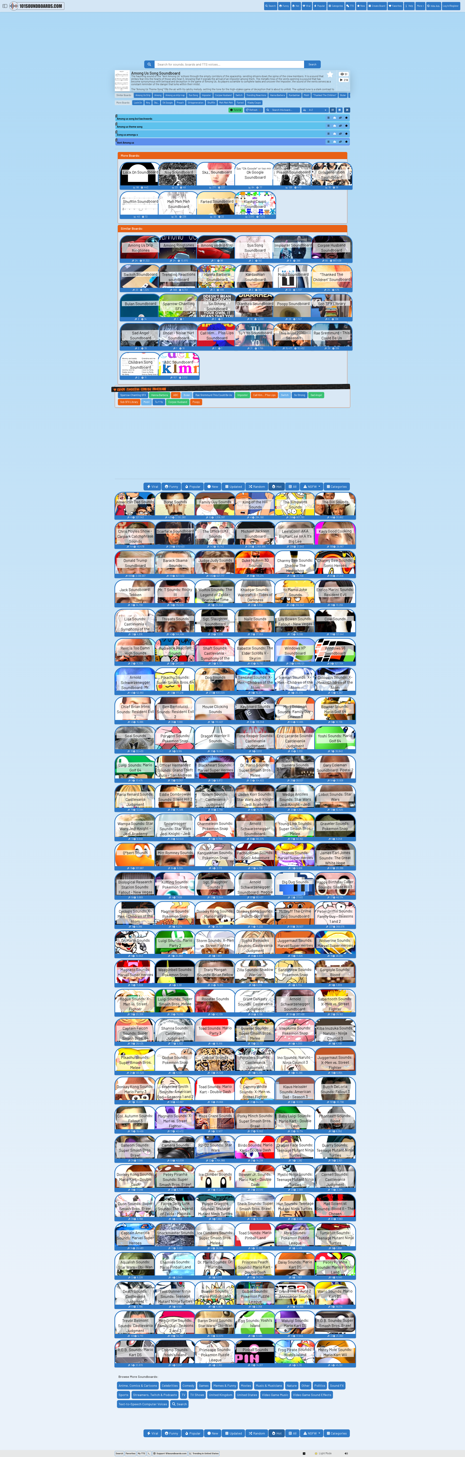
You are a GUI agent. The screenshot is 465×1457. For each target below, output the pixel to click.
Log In (451, 5)
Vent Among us (125, 142)
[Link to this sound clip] (340, 117)
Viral (308, 5)
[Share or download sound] (329, 117)
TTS (352, 5)
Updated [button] (236, 486)
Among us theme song (129, 126)
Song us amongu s (127, 134)
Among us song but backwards (134, 118)
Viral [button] (154, 486)
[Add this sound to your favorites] (346, 117)
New (362, 5)
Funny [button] (173, 486)
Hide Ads (435, 6)
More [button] (419, 5)
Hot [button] (279, 486)
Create (378, 5)
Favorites (397, 5)
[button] (330, 74)
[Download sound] (334, 117)
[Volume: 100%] (346, 1453)
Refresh (256, 110)
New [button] (215, 486)
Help (411, 5)
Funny (286, 5)
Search (272, 5)
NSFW (313, 486)
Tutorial (237, 109)
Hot (297, 5)
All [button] (294, 486)
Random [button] (259, 486)
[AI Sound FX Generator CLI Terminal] (149, 1453)
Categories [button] (339, 486)
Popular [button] (195, 486)
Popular (321, 5)
